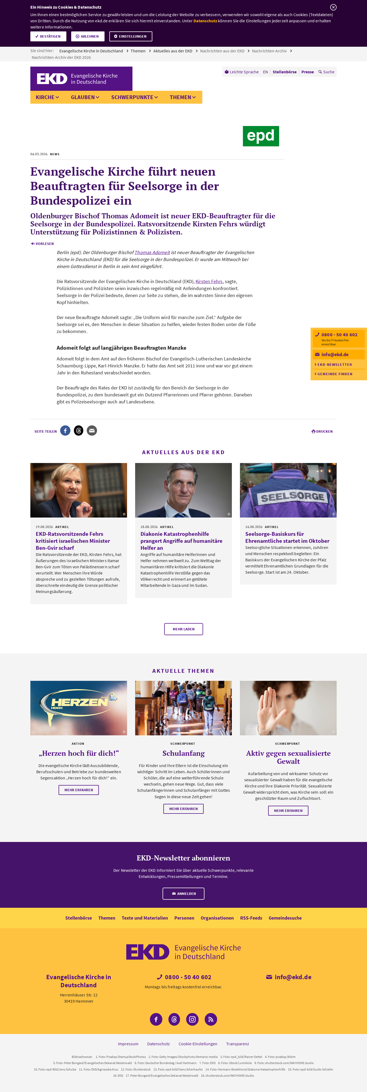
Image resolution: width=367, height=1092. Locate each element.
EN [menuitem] (265, 71)
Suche (328, 71)
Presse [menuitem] (307, 71)
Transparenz (237, 1043)
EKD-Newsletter (335, 364)
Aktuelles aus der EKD (173, 50)
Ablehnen (90, 36)
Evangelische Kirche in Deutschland (91, 50)
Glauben (83, 97)
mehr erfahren (78, 789)
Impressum (128, 1043)
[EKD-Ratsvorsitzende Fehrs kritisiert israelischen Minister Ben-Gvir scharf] (79, 490)
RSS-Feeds (251, 918)
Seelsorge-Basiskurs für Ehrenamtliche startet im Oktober (287, 537)
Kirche (45, 97)
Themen (138, 50)
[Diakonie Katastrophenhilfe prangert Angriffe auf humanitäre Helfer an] (183, 490)
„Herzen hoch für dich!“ (79, 753)
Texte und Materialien (145, 918)
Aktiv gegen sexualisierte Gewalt (288, 757)
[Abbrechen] (333, 7)
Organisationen (217, 918)
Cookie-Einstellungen (198, 1043)
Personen (184, 918)
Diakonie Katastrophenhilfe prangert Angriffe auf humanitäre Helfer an (181, 540)
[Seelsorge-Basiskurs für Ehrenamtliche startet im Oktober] (288, 490)
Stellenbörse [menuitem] (285, 71)
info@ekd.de (334, 354)
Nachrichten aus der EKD (222, 50)
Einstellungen (132, 36)
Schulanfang (184, 753)
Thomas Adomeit (152, 252)
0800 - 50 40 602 (339, 334)
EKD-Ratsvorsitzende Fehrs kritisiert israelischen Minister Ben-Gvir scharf (73, 540)
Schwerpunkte (132, 97)
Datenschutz (205, 20)
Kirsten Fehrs (209, 281)
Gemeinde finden (335, 373)
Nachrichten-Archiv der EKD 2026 (62, 57)
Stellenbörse (78, 918)
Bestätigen (50, 36)
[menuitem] (241, 72)
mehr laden (184, 629)
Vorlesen (45, 243)
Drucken (324, 431)
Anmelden (186, 893)
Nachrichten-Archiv (269, 50)
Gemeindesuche (285, 918)
